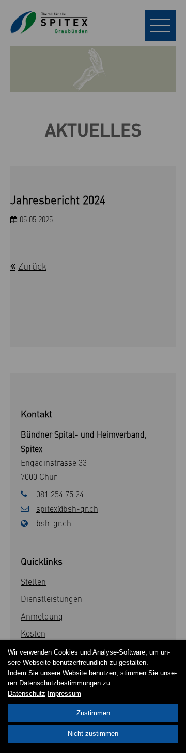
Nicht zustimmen (93, 734)
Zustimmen (93, 713)
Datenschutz (26, 693)
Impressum (64, 693)
